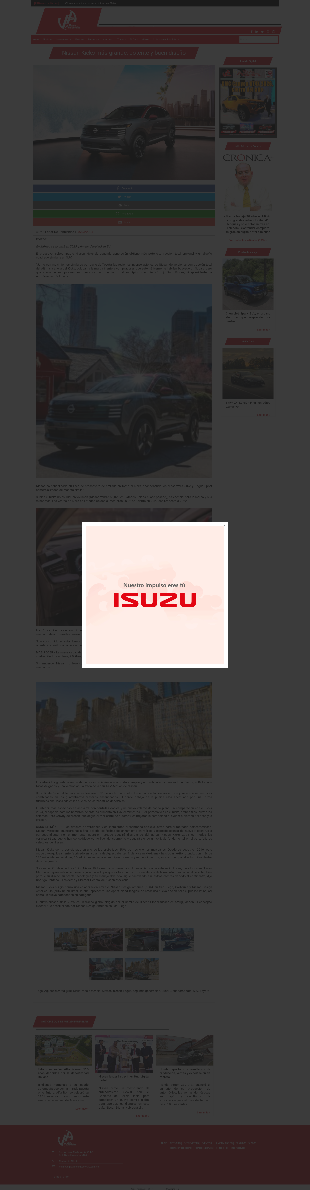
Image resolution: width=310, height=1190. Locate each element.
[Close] (224, 525)
